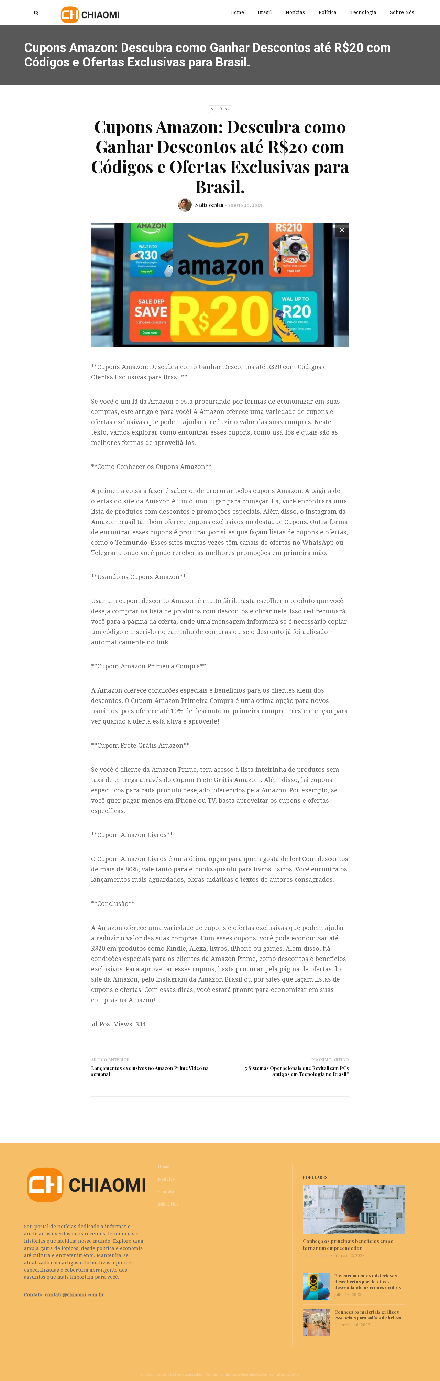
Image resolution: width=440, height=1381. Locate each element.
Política (328, 12)
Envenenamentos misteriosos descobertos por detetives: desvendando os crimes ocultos (367, 1281)
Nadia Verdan (209, 205)
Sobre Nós (402, 12)
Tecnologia (363, 12)
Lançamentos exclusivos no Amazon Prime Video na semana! (150, 1071)
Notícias (295, 12)
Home (237, 12)
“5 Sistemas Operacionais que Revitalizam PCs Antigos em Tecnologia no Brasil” (295, 1071)
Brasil (265, 12)
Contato (166, 1191)
